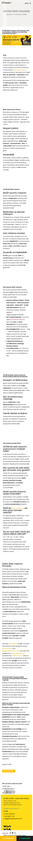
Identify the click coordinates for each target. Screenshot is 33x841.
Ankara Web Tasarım (20, 835)
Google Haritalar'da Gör (11, 809)
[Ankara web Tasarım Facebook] (12, 833)
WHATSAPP (25, 838)
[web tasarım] (7, 3)
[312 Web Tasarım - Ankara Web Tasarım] (15, 833)
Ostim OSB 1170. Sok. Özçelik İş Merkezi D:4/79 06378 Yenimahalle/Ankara (12, 803)
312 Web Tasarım (17, 656)
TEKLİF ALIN (6, 786)
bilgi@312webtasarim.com (10, 651)
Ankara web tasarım (18, 653)
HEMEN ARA (9, 838)
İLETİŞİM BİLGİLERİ (8, 789)
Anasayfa (9, 14)
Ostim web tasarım (19, 70)
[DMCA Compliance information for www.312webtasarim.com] (8, 792)
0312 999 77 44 (9, 816)
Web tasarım (12, 644)
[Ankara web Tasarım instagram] (10, 833)
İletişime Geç (8, 771)
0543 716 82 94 (7, 648)
